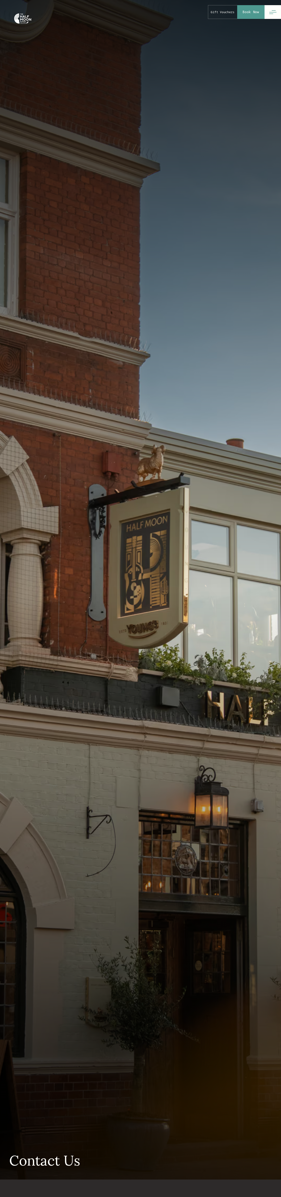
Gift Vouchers (223, 12)
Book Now (251, 12)
